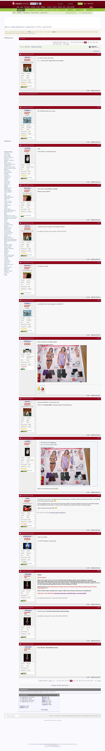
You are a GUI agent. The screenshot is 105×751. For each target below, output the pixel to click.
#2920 (99, 437)
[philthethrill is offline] (27, 546)
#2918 (99, 337)
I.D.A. (5, 193)
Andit (27, 498)
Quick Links (44, 12)
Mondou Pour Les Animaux (10, 217)
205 (94, 42)
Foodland (6, 178)
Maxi (5, 213)
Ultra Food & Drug (8, 264)
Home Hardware (8, 190)
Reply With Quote (96, 90)
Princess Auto (7, 234)
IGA (5, 194)
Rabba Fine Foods (8, 238)
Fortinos (6, 180)
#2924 (99, 607)
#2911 (99, 54)
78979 (95, 47)
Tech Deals (27, 7)
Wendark (27, 188)
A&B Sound (7, 153)
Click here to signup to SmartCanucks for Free (29, 93)
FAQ (14, 12)
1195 (60, 44)
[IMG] (43, 700)
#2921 (99, 495)
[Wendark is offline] (27, 197)
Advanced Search (86, 13)
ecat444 (27, 148)
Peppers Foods (7, 227)
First (65, 42)
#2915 (99, 222)
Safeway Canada (8, 244)
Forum (21, 10)
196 (88, 42)
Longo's (6, 206)
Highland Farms (8, 188)
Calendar (19, 12)
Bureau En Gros (8, 163)
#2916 (99, 262)
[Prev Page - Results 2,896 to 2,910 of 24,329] (68, 42)
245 (97, 42)
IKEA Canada (7, 196)
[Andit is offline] (27, 508)
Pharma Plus (7, 230)
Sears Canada (7, 247)
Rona (5, 243)
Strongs (6, 253)
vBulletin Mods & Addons (54, 744)
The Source (7, 260)
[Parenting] (87, 7)
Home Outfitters (8, 192)
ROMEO (27, 110)
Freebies (43, 7)
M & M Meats (7, 209)
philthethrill (27, 536)
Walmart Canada (8, 271)
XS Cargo (6, 272)
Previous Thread (56, 685)
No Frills (6, 222)
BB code (44, 697)
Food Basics (7, 177)
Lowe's (5, 207)
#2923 (99, 570)
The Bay (6, 257)
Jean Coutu (7, 198)
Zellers (5, 275)
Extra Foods (7, 170)
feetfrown (27, 341)
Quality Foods (7, 236)
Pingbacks (22, 706)
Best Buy (6, 159)
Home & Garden (70, 7)
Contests (49, 7)
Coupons (33, 7)
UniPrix (6, 265)
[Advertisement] (50, 100)
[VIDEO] (44, 701)
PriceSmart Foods (8, 232)
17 (27, 521)
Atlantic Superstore (8, 157)
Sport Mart (6, 251)
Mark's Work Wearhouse (10, 210)
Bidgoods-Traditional (9, 160)
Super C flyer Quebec (9, 255)
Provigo (6, 235)
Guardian (6, 185)
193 (80, 42)
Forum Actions (35, 12)
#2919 (99, 398)
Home (18, 7)
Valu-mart (6, 269)
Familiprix (6, 173)
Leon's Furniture (8, 202)
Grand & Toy (7, 184)
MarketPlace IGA (8, 211)
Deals (21, 7)
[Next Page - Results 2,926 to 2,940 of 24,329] (64, 44)
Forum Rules (44, 709)
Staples (6, 252)
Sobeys (6, 250)
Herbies (6, 186)
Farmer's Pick (7, 176)
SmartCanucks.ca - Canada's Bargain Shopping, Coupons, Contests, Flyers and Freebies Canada (73, 715)
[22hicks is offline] (27, 67)
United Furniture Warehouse (8, 267)
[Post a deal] (91, 7)
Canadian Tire (7, 165)
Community (26, 12)
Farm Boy (6, 174)
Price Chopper (7, 231)
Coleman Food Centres (9, 167)
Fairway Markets (8, 172)
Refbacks (22, 707)
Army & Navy (7, 156)
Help (85, 3)
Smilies (44, 698)
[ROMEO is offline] (27, 120)
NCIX (5, 221)
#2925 (99, 643)
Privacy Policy (95, 715)
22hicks (27, 57)
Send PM (88, 90)
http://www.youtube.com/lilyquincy (57, 512)
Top (57, 10)
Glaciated (28, 574)
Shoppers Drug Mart (9, 248)
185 (77, 42)
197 (91, 42)
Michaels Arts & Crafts (9, 215)
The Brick (6, 259)
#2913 (99, 145)
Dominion (6, 169)
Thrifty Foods (7, 261)
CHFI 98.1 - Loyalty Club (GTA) (33, 47)
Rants (64, 7)
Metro (5, 214)
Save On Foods (8, 246)
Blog (14, 10)
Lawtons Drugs (7, 201)
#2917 (99, 300)
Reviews (60, 7)
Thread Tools (96, 51)
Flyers (38, 7)
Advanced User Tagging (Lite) (44, 744)
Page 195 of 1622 (58, 42)
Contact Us (51, 715)
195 (85, 42)
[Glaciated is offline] (27, 585)
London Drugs (7, 205)
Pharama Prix (7, 228)
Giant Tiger (6, 182)
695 (57, 44)
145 (74, 42)
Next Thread (65, 685)
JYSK (5, 199)
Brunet (5, 161)
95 (71, 42)
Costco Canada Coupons (10, 168)
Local (79, 10)
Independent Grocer (9, 197)
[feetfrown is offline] (27, 350)
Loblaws (6, 203)
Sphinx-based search (56, 746)
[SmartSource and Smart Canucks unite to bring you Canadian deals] (10, 145)
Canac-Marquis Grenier (9, 164)
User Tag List (22, 38)
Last (67, 44)
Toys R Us (6, 263)
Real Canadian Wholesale (10, 240)
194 (83, 42)
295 (54, 44)
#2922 (99, 533)
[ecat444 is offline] (27, 159)
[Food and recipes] (85, 7)
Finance (55, 7)
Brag (69, 10)
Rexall (5, 242)
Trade (89, 10)
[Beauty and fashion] (82, 7)
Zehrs (5, 273)
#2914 (99, 184)
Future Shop (7, 181)
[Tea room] (80, 7)
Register (90, 3)
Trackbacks (45, 704)
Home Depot (7, 189)
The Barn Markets (8, 256)
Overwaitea (7, 223)
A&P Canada (7, 155)
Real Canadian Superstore (10, 239)
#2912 (99, 107)
